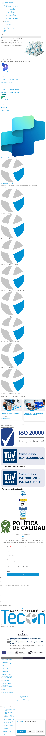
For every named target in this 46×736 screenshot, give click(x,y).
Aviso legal (37, 733)
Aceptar (21, 731)
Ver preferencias (40, 731)
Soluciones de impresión (7, 683)
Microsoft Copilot (5, 672)
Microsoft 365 (5, 671)
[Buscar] (11, 39)
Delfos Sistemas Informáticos (6, 676)
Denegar (30, 731)
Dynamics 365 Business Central (12, 6)
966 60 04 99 (9, 592)
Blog (5, 30)
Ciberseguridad (5, 678)
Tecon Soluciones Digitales (6, 668)
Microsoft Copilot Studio (10, 22)
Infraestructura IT (5, 680)
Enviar (23, 574)
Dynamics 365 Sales (9, 19)
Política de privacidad (32, 733)
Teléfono (25, 551)
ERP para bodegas (11, 9)
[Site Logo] (7, 2)
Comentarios (10, 559)
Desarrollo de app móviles (7, 686)
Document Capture (11, 12)
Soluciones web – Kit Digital (7, 692)
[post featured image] (11, 405)
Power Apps (8, 25)
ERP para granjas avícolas (12, 11)
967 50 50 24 (6, 591)
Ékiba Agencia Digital (5, 685)
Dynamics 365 (6, 5)
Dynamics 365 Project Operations (12, 18)
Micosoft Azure (5, 669)
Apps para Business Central (9, 28)
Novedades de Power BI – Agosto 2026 (10, 413)
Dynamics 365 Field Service (11, 17)
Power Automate (9, 24)
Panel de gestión (5, 688)
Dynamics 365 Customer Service (12, 15)
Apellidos (25, 546)
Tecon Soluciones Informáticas (6, 659)
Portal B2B (4, 689)
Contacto (6, 31)
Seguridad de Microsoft (6, 674)
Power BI (7, 27)
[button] (43, 721)
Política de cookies (25, 733)
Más (3, 3)
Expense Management (12, 14)
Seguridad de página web (7, 690)
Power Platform (7, 21)
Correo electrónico (11, 555)
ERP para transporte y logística (13, 8)
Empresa (9, 551)
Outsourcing (4, 681)
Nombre (9, 546)
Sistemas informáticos (6, 677)
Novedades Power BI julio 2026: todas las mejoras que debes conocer (33, 413)
